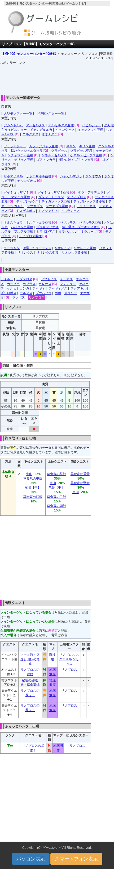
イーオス (66, 279)
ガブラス (29, 284)
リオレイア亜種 (85, 248)
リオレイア (63, 248)
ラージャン (12, 248)
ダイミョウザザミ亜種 (53, 192)
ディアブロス (76, 197)
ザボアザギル (13, 176)
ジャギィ (38, 288)
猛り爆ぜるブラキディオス (81, 227)
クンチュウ (68, 284)
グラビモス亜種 (81, 151)
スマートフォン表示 (76, 859)
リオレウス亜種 (47, 252)
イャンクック (64, 130)
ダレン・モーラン (51, 197)
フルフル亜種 (23, 231)
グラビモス (59, 151)
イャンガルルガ (41, 130)
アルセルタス (35, 125)
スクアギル (78, 288)
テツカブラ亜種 (57, 206)
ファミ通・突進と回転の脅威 (30, 659)
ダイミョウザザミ (16, 192)
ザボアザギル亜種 (38, 176)
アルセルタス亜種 (61, 125)
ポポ (58, 293)
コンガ (24, 288)
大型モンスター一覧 (18, 113)
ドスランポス (70, 211)
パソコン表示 (30, 859)
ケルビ (11, 288)
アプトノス (49, 279)
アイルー (7, 279)
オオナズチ (50, 134)
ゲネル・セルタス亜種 (86, 155)
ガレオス (45, 284)
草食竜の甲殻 (32, 478)
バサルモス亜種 (90, 222)
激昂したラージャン (37, 248)
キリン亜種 (87, 146)
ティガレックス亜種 (56, 201)
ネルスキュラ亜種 (38, 222)
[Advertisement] (57, 78)
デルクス (26, 293)
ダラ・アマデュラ (90, 192)
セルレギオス (26, 181)
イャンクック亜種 (90, 130)
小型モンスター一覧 (50, 113)
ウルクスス (30, 134)
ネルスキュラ (13, 222)
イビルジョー (91, 125)
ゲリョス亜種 (23, 160)
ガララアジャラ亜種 (43, 146)
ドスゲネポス (25, 211)
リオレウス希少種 (74, 252)
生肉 (29, 474)
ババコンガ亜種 (22, 227)
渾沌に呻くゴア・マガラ (76, 160)
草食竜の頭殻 (32, 497)
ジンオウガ (93, 176)
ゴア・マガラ (45, 160)
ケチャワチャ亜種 (20, 155)
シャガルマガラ (71, 176)
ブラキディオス (47, 227)
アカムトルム (13, 125)
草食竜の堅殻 (56, 474)
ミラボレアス (45, 231)
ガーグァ (13, 284)
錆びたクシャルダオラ (27, 151)
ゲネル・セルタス (54, 155)
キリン (71, 146)
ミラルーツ (89, 231)
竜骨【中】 (33, 487)
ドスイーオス (86, 206)
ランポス (18, 297)
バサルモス (68, 222)
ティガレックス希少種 (89, 201)
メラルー (70, 293)
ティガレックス (27, 201)
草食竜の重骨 (80, 474)
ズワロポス (8, 293)
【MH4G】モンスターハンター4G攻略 (28, 54)
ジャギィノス (57, 288)
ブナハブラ (43, 293)
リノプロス (37, 297)
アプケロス (24, 279)
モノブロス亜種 (30, 236)
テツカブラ (35, 206)
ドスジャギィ (48, 211)
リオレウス (25, 252)
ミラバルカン (68, 231)
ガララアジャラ (15, 146)
